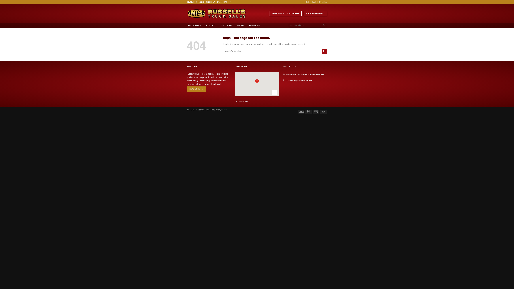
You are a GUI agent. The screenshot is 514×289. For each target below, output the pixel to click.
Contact (210, 25)
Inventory (193, 25)
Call (307, 2)
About (240, 25)
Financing (254, 25)
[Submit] (324, 25)
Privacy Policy (220, 110)
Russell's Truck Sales (205, 110)
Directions (323, 2)
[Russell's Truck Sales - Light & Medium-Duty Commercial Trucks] (217, 13)
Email (314, 2)
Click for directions (241, 101)
